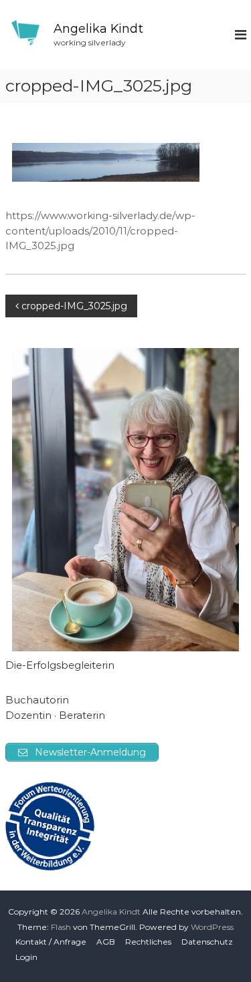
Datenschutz (207, 942)
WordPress (212, 927)
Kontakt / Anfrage (50, 942)
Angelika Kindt (98, 28)
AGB (105, 942)
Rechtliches (148, 942)
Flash (61, 927)
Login (26, 957)
